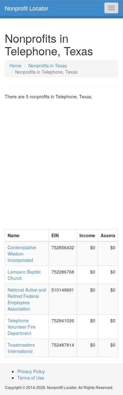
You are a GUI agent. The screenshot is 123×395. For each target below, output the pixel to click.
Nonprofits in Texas (47, 65)
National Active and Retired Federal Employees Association (27, 299)
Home (15, 65)
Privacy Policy (31, 371)
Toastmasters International (21, 348)
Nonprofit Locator (26, 8)
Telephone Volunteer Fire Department (22, 326)
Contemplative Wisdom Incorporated (22, 253)
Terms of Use (30, 377)
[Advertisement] (61, 164)
